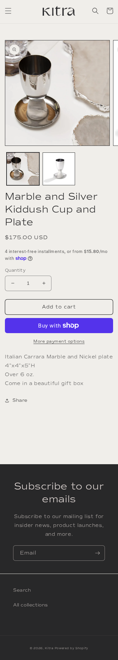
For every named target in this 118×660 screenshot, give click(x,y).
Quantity (15, 270)
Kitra (49, 648)
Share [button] (20, 400)
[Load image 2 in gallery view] (59, 168)
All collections (30, 605)
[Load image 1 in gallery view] (23, 168)
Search (22, 590)
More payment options (59, 341)
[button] (8, 11)
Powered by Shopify (71, 648)
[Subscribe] (97, 553)
